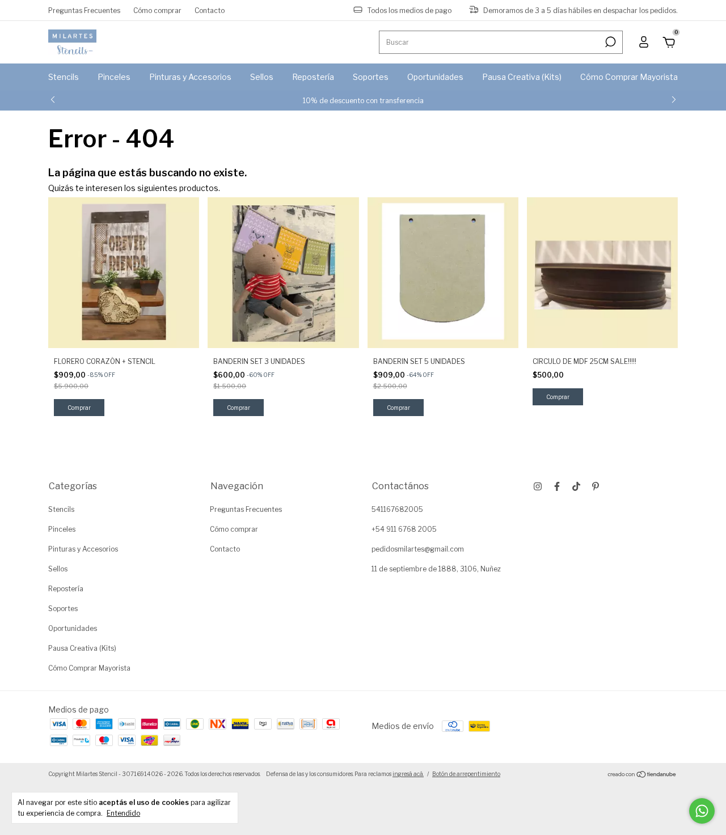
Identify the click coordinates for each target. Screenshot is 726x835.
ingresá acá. (408, 773)
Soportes (371, 77)
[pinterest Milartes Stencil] (595, 486)
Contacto (210, 10)
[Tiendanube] (642, 775)
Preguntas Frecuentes (84, 10)
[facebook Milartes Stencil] (557, 486)
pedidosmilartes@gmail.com (418, 549)
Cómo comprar (157, 10)
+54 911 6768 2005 (404, 529)
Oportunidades (435, 77)
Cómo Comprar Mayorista (629, 77)
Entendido (123, 813)
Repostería (313, 77)
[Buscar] (609, 42)
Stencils (63, 77)
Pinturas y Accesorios (190, 77)
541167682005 (397, 509)
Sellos (261, 77)
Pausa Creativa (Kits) (522, 77)
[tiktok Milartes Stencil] (576, 486)
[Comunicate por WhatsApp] (702, 811)
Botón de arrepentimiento (466, 773)
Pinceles (114, 77)
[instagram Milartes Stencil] (537, 486)
